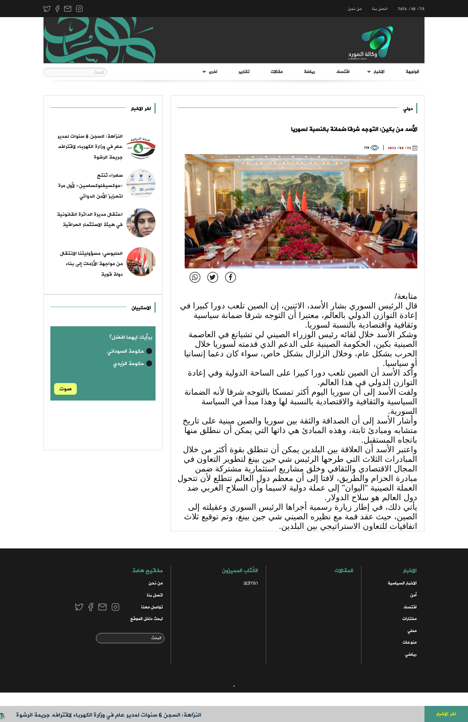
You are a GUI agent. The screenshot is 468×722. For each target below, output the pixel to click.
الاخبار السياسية (402, 583)
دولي (408, 109)
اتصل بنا (155, 595)
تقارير (243, 71)
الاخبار (378, 71)
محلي (412, 630)
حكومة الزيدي (129, 363)
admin (251, 583)
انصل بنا (379, 9)
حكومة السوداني (126, 351)
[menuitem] (412, 71)
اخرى (213, 71)
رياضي (411, 654)
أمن (413, 595)
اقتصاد (342, 71)
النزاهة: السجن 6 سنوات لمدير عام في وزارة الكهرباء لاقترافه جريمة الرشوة (122, 715)
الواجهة (412, 71)
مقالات (277, 71)
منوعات (410, 642)
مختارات (409, 619)
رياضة (309, 71)
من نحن (355, 9)
